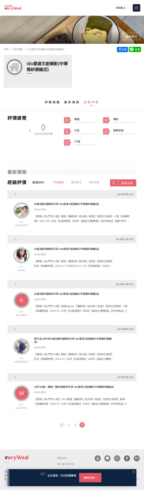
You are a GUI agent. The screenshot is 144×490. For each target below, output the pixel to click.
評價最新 (58, 182)
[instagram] (115, 458)
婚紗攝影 (18, 49)
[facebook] (125, 458)
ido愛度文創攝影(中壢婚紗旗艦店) (46, 49)
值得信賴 (94, 182)
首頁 (6, 49)
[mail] (135, 458)
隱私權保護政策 (65, 463)
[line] (105, 458)
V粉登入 (121, 8)
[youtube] (96, 458)
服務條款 (62, 457)
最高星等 (76, 182)
